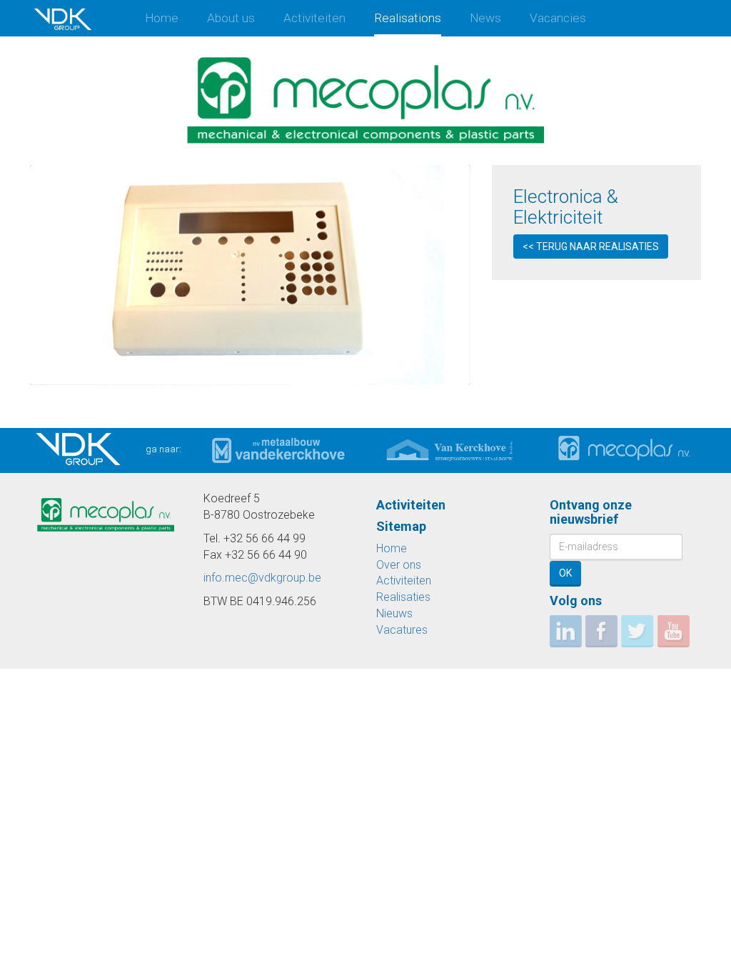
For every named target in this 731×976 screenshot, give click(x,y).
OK (565, 573)
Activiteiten (314, 18)
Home (161, 18)
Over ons (398, 565)
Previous (46, 275)
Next (454, 275)
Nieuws (394, 613)
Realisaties (403, 597)
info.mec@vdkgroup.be (262, 577)
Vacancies (558, 18)
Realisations (407, 18)
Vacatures (402, 630)
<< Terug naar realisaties (591, 246)
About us (231, 18)
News (485, 18)
